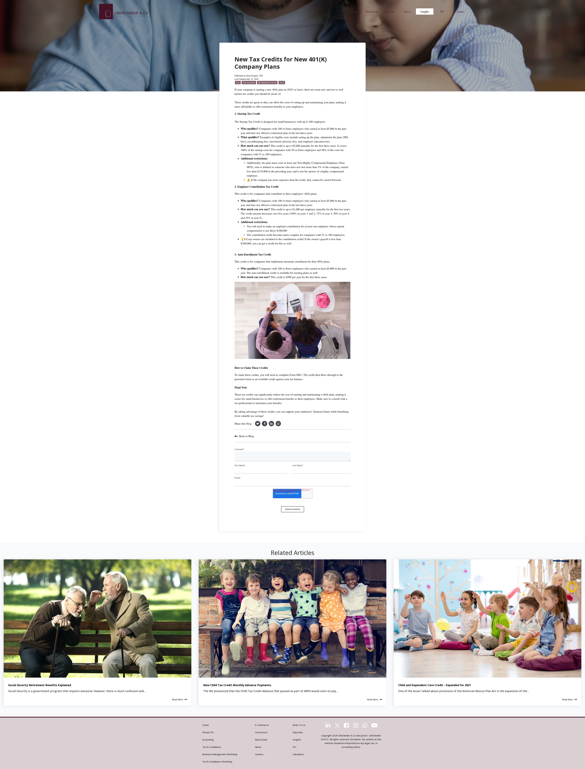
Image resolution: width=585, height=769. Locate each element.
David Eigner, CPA (254, 75)
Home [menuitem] (205, 724)
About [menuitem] (258, 746)
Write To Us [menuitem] (299, 724)
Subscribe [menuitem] (298, 732)
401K (281, 82)
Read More (177, 699)
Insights (424, 11)
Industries (389, 11)
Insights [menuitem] (297, 739)
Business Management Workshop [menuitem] (220, 754)
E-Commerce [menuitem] (262, 724)
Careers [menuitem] (259, 754)
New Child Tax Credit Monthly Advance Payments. (237, 685)
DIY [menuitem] (294, 746)
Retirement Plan (267, 82)
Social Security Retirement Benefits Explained (39, 685)
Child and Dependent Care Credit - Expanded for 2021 (434, 685)
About (407, 11)
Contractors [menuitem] (261, 732)
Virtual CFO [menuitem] (208, 732)
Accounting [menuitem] (208, 739)
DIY (442, 11)
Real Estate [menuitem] (261, 739)
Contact (459, 11)
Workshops (372, 11)
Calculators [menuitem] (298, 754)
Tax (238, 82)
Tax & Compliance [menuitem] (211, 746)
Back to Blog (246, 436)
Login (477, 11)
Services (354, 11)
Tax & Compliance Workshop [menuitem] (217, 761)
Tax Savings (249, 82)
